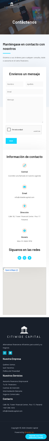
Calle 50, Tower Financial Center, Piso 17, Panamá (22, 404)
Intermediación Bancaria (12, 391)
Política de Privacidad (11, 371)
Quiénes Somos (9, 364)
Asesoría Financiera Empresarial (15, 381)
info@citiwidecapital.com (12, 411)
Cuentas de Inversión (11, 388)
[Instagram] (4, 353)
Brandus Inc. (29, 432)
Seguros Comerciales (11, 394)
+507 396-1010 (9, 408)
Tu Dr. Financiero (9, 384)
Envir (11, 141)
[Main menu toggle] (44, 5)
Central (24, 172)
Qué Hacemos (8, 368)
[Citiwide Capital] (11, 5)
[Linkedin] (10, 353)
